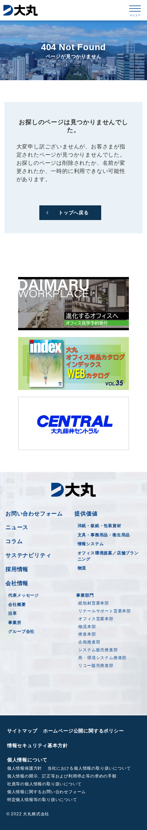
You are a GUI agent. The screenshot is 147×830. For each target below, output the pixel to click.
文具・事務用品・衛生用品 (104, 535)
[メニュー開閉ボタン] (135, 10)
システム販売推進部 (98, 649)
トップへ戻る (73, 212)
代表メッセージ (23, 595)
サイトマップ (22, 730)
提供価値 (86, 513)
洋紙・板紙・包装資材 (99, 525)
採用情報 (16, 569)
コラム (14, 541)
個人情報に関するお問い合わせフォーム (46, 791)
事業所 (14, 622)
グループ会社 (21, 631)
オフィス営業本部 (95, 618)
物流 (82, 568)
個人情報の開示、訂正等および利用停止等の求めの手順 (62, 776)
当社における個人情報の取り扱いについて (89, 768)
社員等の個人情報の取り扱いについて (44, 784)
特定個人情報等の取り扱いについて (42, 799)
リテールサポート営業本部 (104, 611)
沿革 (12, 613)
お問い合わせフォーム (34, 513)
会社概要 (17, 604)
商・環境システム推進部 (102, 657)
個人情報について (27, 759)
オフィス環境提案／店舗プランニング (108, 556)
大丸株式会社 (20, 10)
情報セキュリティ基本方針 (37, 745)
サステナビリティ (28, 555)
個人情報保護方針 (24, 768)
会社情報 (16, 583)
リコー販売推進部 (95, 665)
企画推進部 (89, 642)
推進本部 (87, 634)
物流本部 (87, 626)
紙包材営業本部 (93, 603)
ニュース (16, 527)
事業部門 (85, 595)
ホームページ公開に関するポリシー (83, 730)
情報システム (91, 543)
